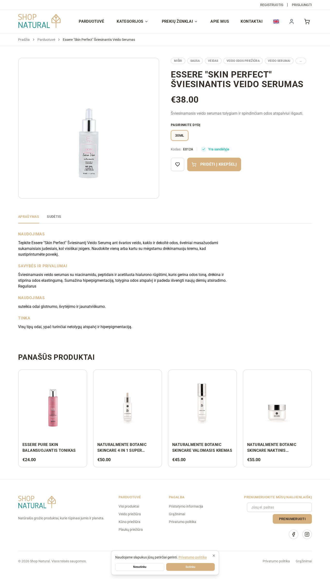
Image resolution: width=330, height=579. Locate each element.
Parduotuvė (91, 21)
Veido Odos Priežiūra (243, 61)
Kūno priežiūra (129, 522)
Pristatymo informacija (186, 506)
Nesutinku (139, 567)
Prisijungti (302, 5)
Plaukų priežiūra (131, 529)
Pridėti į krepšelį (218, 164)
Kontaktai (252, 21)
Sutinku (190, 567)
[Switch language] (276, 21)
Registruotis (271, 5)
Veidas (213, 61)
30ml (179, 135)
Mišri (178, 61)
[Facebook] (293, 534)
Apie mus (219, 21)
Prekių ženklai (177, 21)
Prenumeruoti (292, 519)
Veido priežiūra (130, 514)
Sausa (195, 61)
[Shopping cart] (307, 21)
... (301, 61)
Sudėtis (54, 217)
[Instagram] (307, 534)
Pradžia (24, 40)
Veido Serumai (279, 61)
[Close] (214, 555)
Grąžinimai (177, 514)
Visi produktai (129, 506)
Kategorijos (130, 21)
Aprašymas (28, 217)
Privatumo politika (182, 522)
